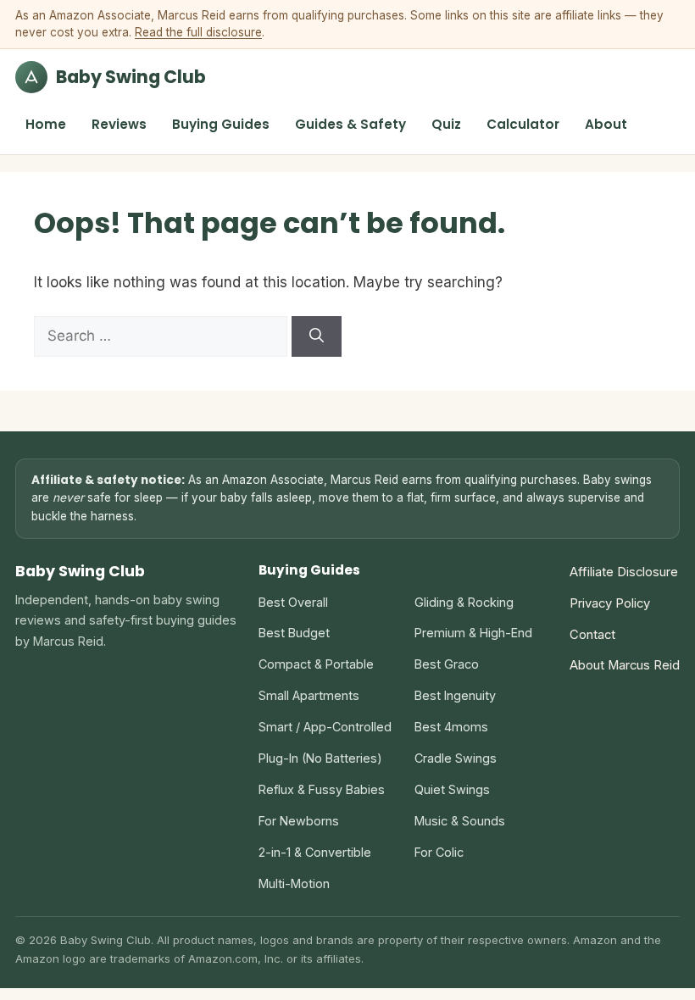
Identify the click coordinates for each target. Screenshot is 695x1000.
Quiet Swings (452, 789)
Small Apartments (309, 695)
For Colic (439, 852)
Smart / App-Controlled (325, 726)
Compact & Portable (316, 664)
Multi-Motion (294, 883)
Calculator (522, 124)
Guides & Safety (350, 124)
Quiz (446, 124)
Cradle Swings (455, 758)
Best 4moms (451, 726)
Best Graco (446, 664)
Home (45, 124)
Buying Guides (221, 124)
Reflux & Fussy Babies (322, 789)
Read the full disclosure (198, 32)
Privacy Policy (610, 603)
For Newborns (299, 821)
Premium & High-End (473, 632)
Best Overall (293, 602)
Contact (592, 634)
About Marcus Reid (625, 665)
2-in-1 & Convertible (315, 852)
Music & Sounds (459, 821)
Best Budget (294, 632)
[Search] (317, 336)
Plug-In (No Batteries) (320, 758)
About (606, 124)
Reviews (119, 124)
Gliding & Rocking (464, 602)
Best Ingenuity (455, 695)
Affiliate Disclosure (624, 572)
